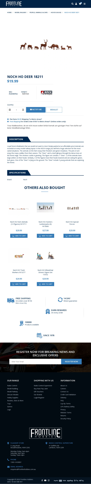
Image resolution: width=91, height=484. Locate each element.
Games (9, 407)
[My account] (76, 4)
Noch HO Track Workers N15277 (18, 271)
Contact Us (64, 392)
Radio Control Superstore (43, 386)
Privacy (63, 410)
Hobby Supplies (12, 398)
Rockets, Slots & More (15, 401)
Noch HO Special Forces (72, 223)
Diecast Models (12, 395)
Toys (9, 404)
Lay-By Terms (65, 404)
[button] (54, 110)
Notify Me (37, 109)
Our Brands (38, 395)
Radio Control (12, 386)
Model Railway (12, 392)
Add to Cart (20, 236)
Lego (9, 410)
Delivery (63, 398)
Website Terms (65, 413)
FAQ (62, 401)
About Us (63, 386)
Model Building (12, 389)
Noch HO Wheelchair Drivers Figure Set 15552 (45, 272)
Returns (63, 416)
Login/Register (39, 398)
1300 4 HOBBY (16, 462)
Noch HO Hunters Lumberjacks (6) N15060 (45, 224)
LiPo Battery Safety (67, 407)
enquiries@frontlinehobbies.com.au (23, 469)
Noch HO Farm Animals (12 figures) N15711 (19, 223)
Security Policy (65, 419)
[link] (42, 480)
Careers (63, 389)
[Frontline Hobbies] (14, 4)
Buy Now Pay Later (41, 389)
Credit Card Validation (68, 395)
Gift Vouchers (39, 392)
